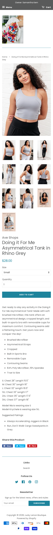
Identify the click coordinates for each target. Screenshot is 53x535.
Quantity (7, 279)
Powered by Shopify (26, 518)
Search (26, 468)
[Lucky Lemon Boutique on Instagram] (36, 482)
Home (4, 57)
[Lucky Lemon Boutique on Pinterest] (29, 482)
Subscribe (39, 503)
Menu (9, 7)
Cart (48, 7)
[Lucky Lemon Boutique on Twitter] (16, 482)
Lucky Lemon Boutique (35, 515)
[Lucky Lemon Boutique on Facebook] (23, 482)
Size (4, 267)
